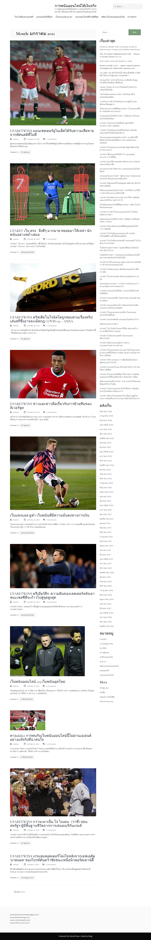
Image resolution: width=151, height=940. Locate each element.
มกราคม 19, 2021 (33, 686)
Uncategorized (27, 878)
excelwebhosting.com (20, 917)
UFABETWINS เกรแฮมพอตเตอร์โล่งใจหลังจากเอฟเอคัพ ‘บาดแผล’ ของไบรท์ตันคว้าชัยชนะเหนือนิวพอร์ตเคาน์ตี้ (52, 858)
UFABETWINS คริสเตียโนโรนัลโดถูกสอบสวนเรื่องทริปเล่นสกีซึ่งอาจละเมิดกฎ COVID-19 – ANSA (51, 319)
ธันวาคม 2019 (106, 622)
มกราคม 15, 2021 (33, 744)
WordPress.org (106, 701)
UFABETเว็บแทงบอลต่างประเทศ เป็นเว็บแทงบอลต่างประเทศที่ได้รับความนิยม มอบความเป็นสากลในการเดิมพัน (120, 353)
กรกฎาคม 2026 (106, 416)
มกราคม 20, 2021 (33, 602)
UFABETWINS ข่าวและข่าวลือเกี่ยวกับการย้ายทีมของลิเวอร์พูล (51, 406)
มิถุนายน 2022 (106, 487)
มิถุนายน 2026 (106, 420)
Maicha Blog (86, 936)
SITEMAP (132, 17)
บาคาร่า (103, 661)
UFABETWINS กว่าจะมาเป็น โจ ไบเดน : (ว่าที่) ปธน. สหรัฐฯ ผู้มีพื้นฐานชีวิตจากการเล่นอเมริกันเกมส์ (49, 824)
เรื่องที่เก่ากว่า (19, 892)
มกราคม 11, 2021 (33, 865)
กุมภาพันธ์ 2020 (106, 613)
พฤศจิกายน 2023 (107, 438)
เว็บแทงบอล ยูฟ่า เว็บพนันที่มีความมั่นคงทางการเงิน (49, 515)
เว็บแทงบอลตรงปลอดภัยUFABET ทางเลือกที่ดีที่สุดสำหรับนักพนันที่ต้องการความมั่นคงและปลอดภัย (119, 140)
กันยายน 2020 (106, 581)
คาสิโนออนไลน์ (27, 699)
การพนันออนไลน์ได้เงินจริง (75, 6)
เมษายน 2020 (105, 604)
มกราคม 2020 (106, 617)
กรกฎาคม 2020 (106, 590)
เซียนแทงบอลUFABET (109, 324)
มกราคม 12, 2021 (33, 830)
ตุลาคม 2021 (105, 523)
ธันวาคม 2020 (106, 568)
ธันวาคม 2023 (106, 434)
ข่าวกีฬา (103, 648)
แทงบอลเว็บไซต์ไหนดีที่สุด (86, 17)
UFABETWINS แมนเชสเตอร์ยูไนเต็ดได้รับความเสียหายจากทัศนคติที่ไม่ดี (52, 133)
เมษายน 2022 (105, 496)
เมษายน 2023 (105, 443)
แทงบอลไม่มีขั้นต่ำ (44, 17)
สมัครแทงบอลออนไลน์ (109, 666)
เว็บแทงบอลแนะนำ (64, 17)
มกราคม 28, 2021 (33, 326)
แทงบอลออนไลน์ (27, 252)
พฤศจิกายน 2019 (107, 626)
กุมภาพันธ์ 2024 (106, 425)
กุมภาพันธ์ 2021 (106, 559)
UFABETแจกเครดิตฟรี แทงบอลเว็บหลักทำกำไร (119, 319)
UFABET (103, 639)
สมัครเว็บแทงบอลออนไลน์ (113, 17)
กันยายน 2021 (105, 528)
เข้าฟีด (102, 692)
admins (16, 139)
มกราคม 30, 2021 (33, 139)
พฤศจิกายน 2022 (107, 465)
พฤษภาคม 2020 (106, 599)
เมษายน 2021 (105, 550)
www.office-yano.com (20, 923)
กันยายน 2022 (106, 474)
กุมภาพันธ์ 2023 (106, 452)
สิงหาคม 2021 (105, 532)
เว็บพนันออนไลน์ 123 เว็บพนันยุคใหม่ (37, 681)
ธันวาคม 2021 (106, 514)
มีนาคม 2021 (105, 555)
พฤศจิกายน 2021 (107, 519)
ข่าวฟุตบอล (25, 152)
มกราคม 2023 (106, 456)
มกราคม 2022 (106, 510)
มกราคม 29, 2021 (33, 239)
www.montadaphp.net (20, 920)
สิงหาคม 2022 (106, 478)
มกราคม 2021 (106, 563)
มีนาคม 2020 (105, 608)
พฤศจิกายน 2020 (107, 572)
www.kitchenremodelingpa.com (24, 915)
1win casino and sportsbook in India (116, 61)
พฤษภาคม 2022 (106, 492)
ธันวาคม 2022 (106, 461)
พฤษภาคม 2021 (106, 546)
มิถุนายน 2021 (106, 541)
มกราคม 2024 (106, 429)
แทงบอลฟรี (104, 670)
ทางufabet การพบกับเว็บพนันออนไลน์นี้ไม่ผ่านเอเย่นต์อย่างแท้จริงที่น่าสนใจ (50, 738)
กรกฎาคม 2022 (106, 483)
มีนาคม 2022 (105, 501)
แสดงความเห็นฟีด (107, 697)
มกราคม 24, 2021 (33, 412)
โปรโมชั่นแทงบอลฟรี (24, 17)
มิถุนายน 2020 (106, 595)
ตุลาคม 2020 (105, 577)
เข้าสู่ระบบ (104, 688)
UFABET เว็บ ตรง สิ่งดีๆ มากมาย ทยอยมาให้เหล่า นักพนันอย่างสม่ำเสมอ (51, 233)
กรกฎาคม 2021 (106, 537)
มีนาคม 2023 (105, 447)
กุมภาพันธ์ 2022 (106, 505)
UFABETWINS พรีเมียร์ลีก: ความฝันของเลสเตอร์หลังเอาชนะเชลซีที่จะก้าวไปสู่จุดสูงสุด (52, 596)
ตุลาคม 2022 (105, 470)
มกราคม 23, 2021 (33, 520)
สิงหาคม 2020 (106, 586)
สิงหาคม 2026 (106, 411)
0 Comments (52, 139)
